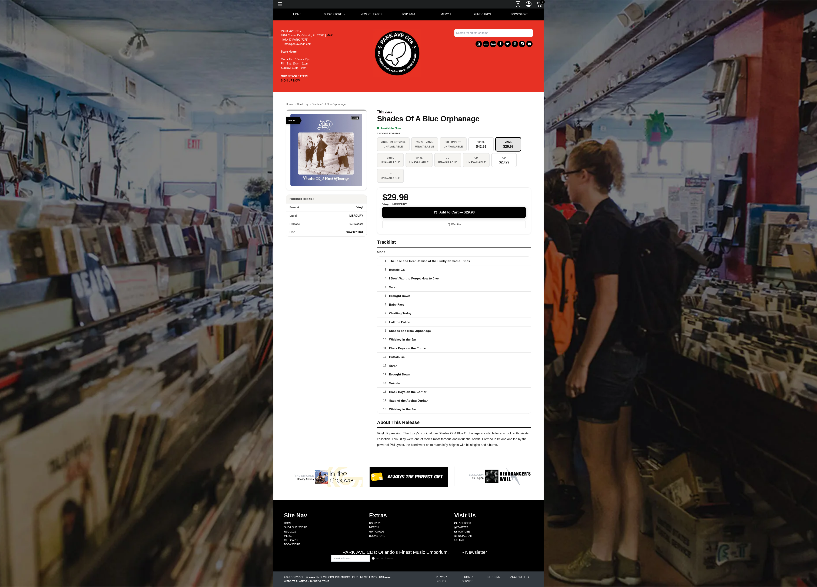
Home (289, 104)
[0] (540, 5)
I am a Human (384, 558)
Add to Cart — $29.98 (457, 212)
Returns (493, 577)
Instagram (464, 535)
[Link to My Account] (529, 5)
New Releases (371, 14)
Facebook (464, 523)
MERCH (446, 14)
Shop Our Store (295, 527)
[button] (334, 14)
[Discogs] (493, 44)
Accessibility (519, 577)
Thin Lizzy (302, 104)
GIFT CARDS (482, 14)
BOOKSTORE (519, 14)
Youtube (463, 531)
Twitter (462, 527)
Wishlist (456, 224)
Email (461, 540)
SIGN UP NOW (290, 80)
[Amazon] (478, 44)
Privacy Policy (441, 579)
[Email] (529, 43)
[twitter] (507, 43)
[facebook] (500, 43)
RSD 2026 (408, 14)
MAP (330, 35)
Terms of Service (467, 579)
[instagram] (522, 43)
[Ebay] (486, 44)
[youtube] (514, 43)
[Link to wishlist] (518, 5)
